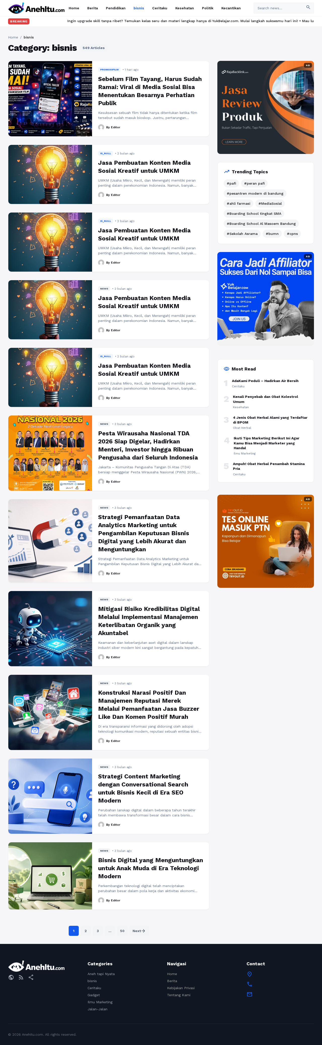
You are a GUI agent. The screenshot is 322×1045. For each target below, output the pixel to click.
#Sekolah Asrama (242, 234)
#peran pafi (254, 183)
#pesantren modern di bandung (255, 193)
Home (74, 8)
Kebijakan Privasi (181, 988)
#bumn (272, 234)
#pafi (231, 183)
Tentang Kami (178, 995)
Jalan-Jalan (97, 1009)
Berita (92, 8)
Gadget (94, 995)
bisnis (139, 8)
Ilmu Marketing (100, 1002)
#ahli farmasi (238, 203)
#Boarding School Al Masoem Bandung (261, 224)
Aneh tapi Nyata (101, 974)
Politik (207, 8)
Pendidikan (116, 8)
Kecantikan (231, 8)
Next (139, 931)
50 (122, 931)
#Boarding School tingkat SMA (254, 214)
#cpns (292, 234)
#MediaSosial (270, 203)
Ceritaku (159, 8)
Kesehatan (184, 8)
